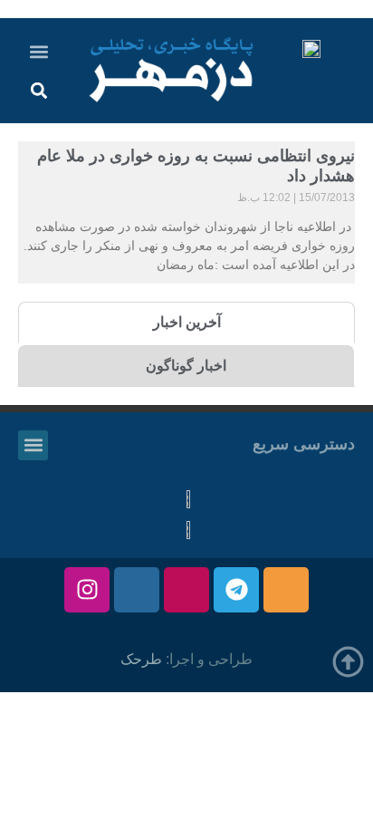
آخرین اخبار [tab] (187, 322)
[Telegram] (236, 589)
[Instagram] (87, 589)
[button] (39, 51)
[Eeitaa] (286, 589)
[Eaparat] (186, 589)
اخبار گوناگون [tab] (186, 365)
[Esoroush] (136, 589)
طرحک (141, 659)
